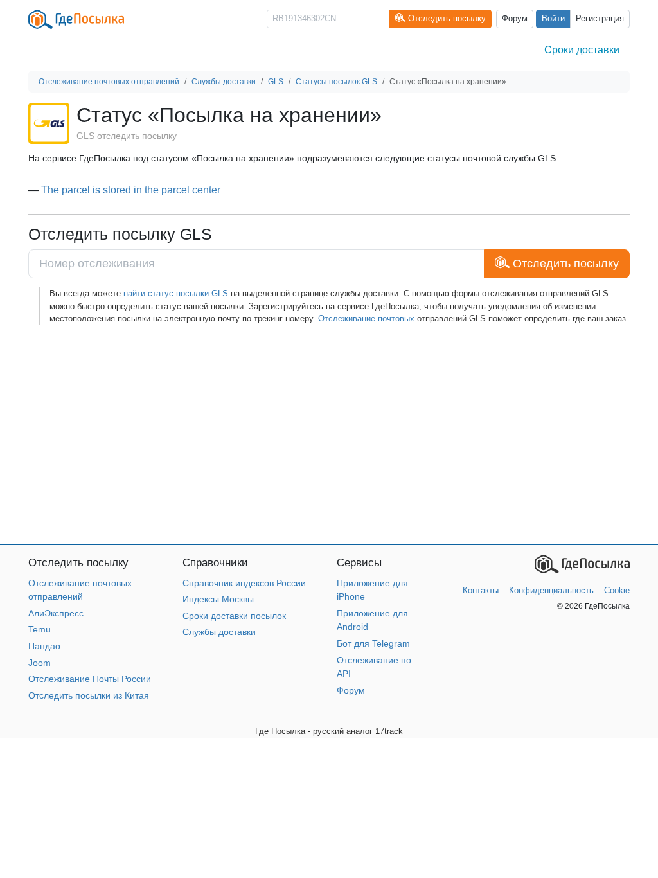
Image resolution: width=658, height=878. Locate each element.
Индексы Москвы (218, 599)
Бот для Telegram (373, 643)
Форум (515, 18)
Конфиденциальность (551, 590)
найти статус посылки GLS (175, 293)
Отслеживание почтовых (366, 318)
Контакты (481, 590)
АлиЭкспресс (56, 613)
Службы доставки (219, 632)
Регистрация (600, 18)
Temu (39, 629)
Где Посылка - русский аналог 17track (329, 731)
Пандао (44, 646)
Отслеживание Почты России (89, 679)
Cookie (617, 590)
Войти (553, 18)
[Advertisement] (329, 434)
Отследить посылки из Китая (88, 695)
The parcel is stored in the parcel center (130, 189)
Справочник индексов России (244, 583)
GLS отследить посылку (126, 135)
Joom (39, 663)
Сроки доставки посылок (234, 616)
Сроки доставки (581, 49)
